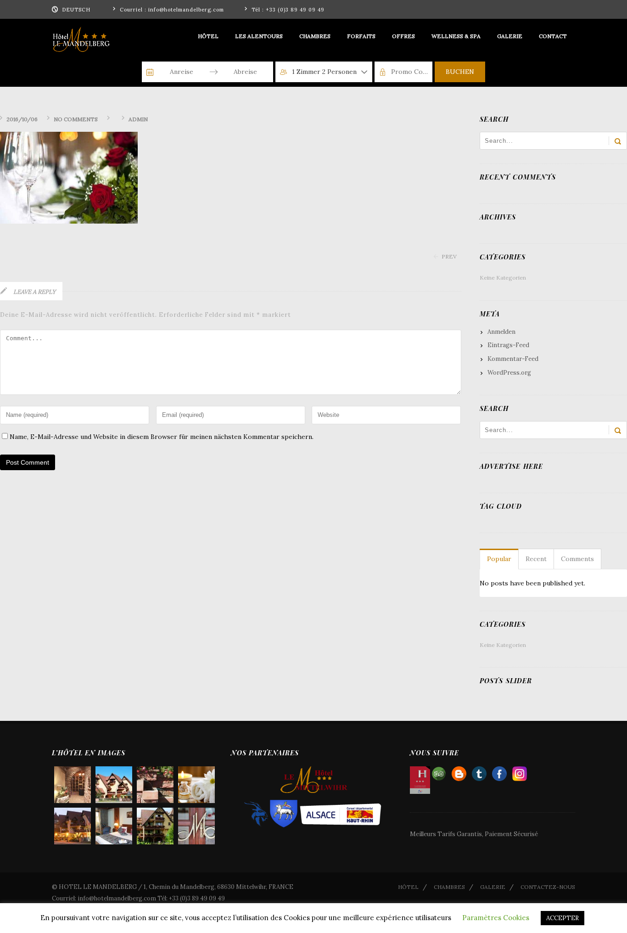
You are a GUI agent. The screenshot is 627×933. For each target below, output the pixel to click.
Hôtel (408, 886)
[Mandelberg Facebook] (499, 772)
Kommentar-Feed (512, 359)
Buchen (460, 71)
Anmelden (501, 332)
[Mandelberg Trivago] (479, 772)
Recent (536, 559)
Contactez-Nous (548, 886)
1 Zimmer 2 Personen (324, 71)
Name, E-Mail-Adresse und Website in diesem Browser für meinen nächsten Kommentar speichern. (162, 437)
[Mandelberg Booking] (459, 772)
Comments (577, 559)
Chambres (449, 886)
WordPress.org (509, 373)
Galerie (492, 886)
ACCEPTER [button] (562, 918)
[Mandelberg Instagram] (519, 772)
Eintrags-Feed (508, 345)
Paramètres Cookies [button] (495, 917)
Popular (499, 559)
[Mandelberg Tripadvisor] (438, 772)
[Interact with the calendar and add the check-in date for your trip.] (150, 72)
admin (138, 119)
